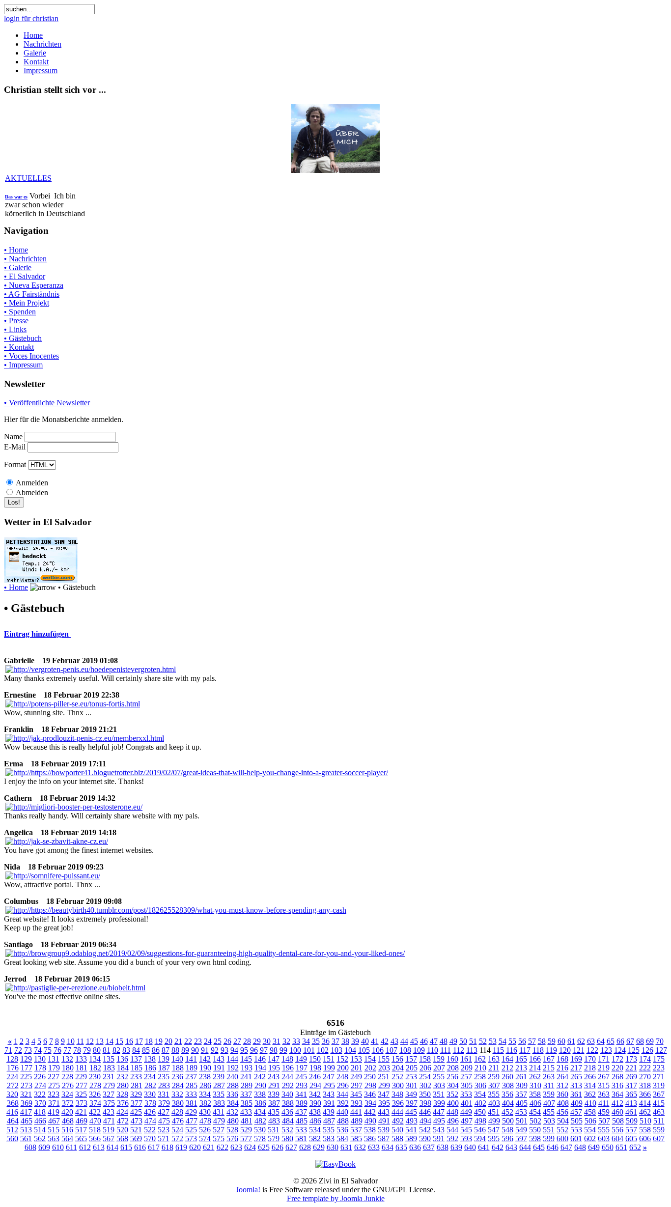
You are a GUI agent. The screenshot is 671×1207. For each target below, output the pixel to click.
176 (13, 1068)
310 (535, 1085)
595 (494, 1138)
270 (645, 1076)
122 (592, 1050)
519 (108, 1129)
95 (244, 1050)
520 (122, 1129)
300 (398, 1085)
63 (591, 1041)
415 (659, 1103)
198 (315, 1068)
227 (53, 1076)
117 (525, 1050)
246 (315, 1076)
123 (606, 1050)
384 (233, 1103)
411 (604, 1103)
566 (95, 1138)
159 (439, 1059)
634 (387, 1147)
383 (219, 1103)
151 (329, 1059)
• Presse (16, 320)
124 (620, 1050)
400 (453, 1103)
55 (512, 1041)
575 (218, 1138)
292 (288, 1085)
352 (452, 1094)
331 (163, 1094)
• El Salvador (24, 276)
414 (645, 1103)
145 (246, 1059)
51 (473, 1041)
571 (163, 1138)
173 (631, 1059)
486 (315, 1121)
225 (26, 1076)
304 (453, 1085)
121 (579, 1050)
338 (260, 1094)
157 (411, 1059)
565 (81, 1138)
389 (302, 1103)
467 (54, 1121)
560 (12, 1138)
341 (301, 1094)
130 (40, 1059)
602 (590, 1138)
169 (576, 1059)
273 (26, 1085)
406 (535, 1103)
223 (659, 1068)
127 (661, 1050)
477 (191, 1121)
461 (631, 1112)
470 (95, 1121)
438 (315, 1112)
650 (608, 1147)
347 (384, 1094)
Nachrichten (42, 44)
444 (397, 1112)
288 (233, 1085)
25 (218, 1041)
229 (81, 1076)
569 (136, 1138)
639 (456, 1147)
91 (205, 1050)
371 (54, 1103)
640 (470, 1147)
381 (191, 1103)
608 (30, 1147)
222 (645, 1068)
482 (260, 1121)
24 (208, 1041)
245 (301, 1076)
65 (611, 1041)
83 (126, 1050)
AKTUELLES (28, 178)
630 (332, 1147)
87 (165, 1050)
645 (539, 1147)
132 (67, 1059)
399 (439, 1103)
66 (620, 1041)
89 (185, 1050)
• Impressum (23, 365)
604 (617, 1138)
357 (521, 1094)
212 (507, 1068)
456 (562, 1112)
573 (191, 1138)
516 (67, 1129)
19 (159, 1041)
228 (67, 1076)
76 (57, 1050)
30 (267, 1041)
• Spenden (20, 312)
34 (306, 1041)
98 (274, 1050)
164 (507, 1059)
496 (453, 1121)
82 (116, 1050)
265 (576, 1076)
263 (549, 1076)
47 (434, 1041)
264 (562, 1076)
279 (109, 1085)
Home (33, 35)
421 (81, 1112)
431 (218, 1112)
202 (370, 1068)
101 (309, 1050)
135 (108, 1059)
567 (108, 1138)
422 (95, 1112)
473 (136, 1121)
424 (122, 1112)
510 (645, 1121)
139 (163, 1059)
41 (375, 1041)
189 (191, 1068)
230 (95, 1076)
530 (260, 1129)
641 (484, 1147)
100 (295, 1050)
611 (71, 1147)
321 (26, 1094)
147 (274, 1059)
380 (178, 1103)
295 (329, 1085)
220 (617, 1068)
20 (168, 1041)
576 (232, 1138)
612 (85, 1147)
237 (191, 1076)
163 (494, 1059)
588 (397, 1138)
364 (617, 1094)
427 (163, 1112)
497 (467, 1121)
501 (522, 1121)
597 (521, 1138)
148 (287, 1059)
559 (659, 1129)
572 (177, 1138)
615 (126, 1147)
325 (81, 1094)
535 (329, 1129)
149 (301, 1059)
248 (342, 1076)
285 (191, 1085)
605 (631, 1138)
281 (136, 1085)
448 (452, 1112)
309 (522, 1085)
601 (576, 1138)
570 (150, 1138)
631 (346, 1147)
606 (645, 1138)
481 (246, 1121)
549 (521, 1129)
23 (198, 1041)
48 (443, 1041)
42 (385, 1041)
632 (360, 1147)
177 (26, 1068)
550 (535, 1129)
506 (590, 1121)
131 (53, 1059)
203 (384, 1068)
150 (315, 1059)
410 (590, 1103)
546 (480, 1129)
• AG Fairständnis (31, 294)
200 (343, 1068)
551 (549, 1129)
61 (571, 1041)
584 (342, 1138)
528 (232, 1129)
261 (521, 1076)
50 (463, 1041)
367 (659, 1094)
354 (480, 1094)
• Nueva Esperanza (33, 285)
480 (233, 1121)
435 (274, 1112)
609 (44, 1147)
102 (323, 1050)
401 (467, 1103)
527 (218, 1129)
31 (276, 1041)
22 (188, 1041)
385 (246, 1103)
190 (205, 1068)
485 (302, 1121)
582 (315, 1138)
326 (95, 1094)
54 (502, 1041)
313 (576, 1085)
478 (205, 1121)
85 (146, 1050)
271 (659, 1076)
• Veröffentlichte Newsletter (47, 402)
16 (129, 1041)
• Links (15, 329)
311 (549, 1085)
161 (466, 1059)
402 (480, 1103)
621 (209, 1147)
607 (659, 1138)
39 (355, 1041)
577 (246, 1138)
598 (535, 1138)
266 (590, 1076)
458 (590, 1112)
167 (549, 1059)
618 (167, 1147)
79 (87, 1050)
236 (177, 1076)
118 (538, 1050)
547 (494, 1129)
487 (329, 1121)
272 (13, 1085)
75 (48, 1050)
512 (12, 1129)
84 (136, 1050)
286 (205, 1085)
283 (164, 1085)
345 (356, 1094)
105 (364, 1050)
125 (634, 1050)
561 (26, 1138)
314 (590, 1085)
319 (659, 1085)
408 (563, 1103)
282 (150, 1085)
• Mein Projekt (26, 303)
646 (553, 1147)
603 (604, 1138)
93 (224, 1050)
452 (507, 1112)
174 (645, 1059)
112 (458, 1050)
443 (384, 1112)
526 (205, 1129)
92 (215, 1050)
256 (452, 1076)
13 (100, 1041)
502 (535, 1121)
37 (335, 1041)
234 (150, 1076)
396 (398, 1103)
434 (260, 1112)
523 (163, 1129)
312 (562, 1085)
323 (53, 1094)
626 (277, 1147)
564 (67, 1138)
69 (650, 1041)
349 (411, 1094)
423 (108, 1112)
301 (412, 1085)
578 (260, 1138)
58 (542, 1041)
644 (525, 1147)
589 (411, 1138)
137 (136, 1059)
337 (246, 1094)
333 (191, 1094)
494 (425, 1121)
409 (577, 1103)
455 (549, 1112)
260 (507, 1076)
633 (374, 1147)
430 (205, 1112)
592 (452, 1138)
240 (232, 1076)
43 (394, 1041)
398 (425, 1103)
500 (508, 1121)
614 (112, 1147)
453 (521, 1112)
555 (604, 1129)
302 (425, 1085)
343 (329, 1094)
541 (411, 1129)
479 (219, 1121)
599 (549, 1138)
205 (412, 1068)
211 (494, 1068)
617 (154, 1147)
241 (246, 1076)
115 (498, 1050)
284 (178, 1085)
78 (77, 1050)
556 (617, 1129)
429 (191, 1112)
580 (287, 1138)
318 (645, 1085)
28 (247, 1041)
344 (342, 1094)
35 (316, 1041)
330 (150, 1094)
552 (562, 1129)
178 (40, 1068)
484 (288, 1121)
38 (345, 1041)
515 (53, 1129)
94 (234, 1050)
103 (336, 1050)
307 (494, 1085)
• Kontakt (19, 347)
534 (315, 1129)
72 (18, 1050)
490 (370, 1121)
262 (535, 1076)
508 (618, 1121)
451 (494, 1112)
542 (425, 1129)
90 (195, 1050)
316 (617, 1085)
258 (480, 1076)
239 (218, 1076)
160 (452, 1059)
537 (356, 1129)
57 (532, 1041)
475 (164, 1121)
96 (254, 1050)
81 (107, 1050)
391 (329, 1103)
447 (439, 1112)
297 (357, 1085)
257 (466, 1076)
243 (274, 1076)
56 (522, 1041)
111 (445, 1050)
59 (552, 1041)
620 (195, 1147)
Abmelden (32, 492)
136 (122, 1059)
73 (28, 1050)
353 (466, 1094)
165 (521, 1059)
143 (218, 1059)
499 (494, 1121)
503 (549, 1121)
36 (326, 1041)
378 (150, 1103)
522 (150, 1129)
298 (370, 1085)
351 (439, 1094)
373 (81, 1103)
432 (232, 1112)
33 (296, 1041)
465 (26, 1121)
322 (40, 1094)
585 (356, 1138)
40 (365, 1041)
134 (95, 1059)
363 (604, 1094)
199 (329, 1068)
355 (494, 1094)
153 (356, 1059)
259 (494, 1076)
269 (631, 1076)
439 (329, 1112)
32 (286, 1041)
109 (419, 1050)
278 (95, 1085)
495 (439, 1121)
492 (398, 1121)
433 (246, 1112)
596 (507, 1138)
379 (164, 1103)
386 (260, 1103)
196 (288, 1068)
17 (139, 1041)
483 (274, 1121)
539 (384, 1129)
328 (122, 1094)
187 (164, 1068)
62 (581, 1041)
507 (604, 1121)
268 (617, 1076)
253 (411, 1076)
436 (287, 1112)
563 (53, 1138)
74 (38, 1050)
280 (123, 1085)
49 (453, 1041)
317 (631, 1085)
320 (12, 1094)
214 (535, 1068)
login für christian (31, 18)
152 (342, 1059)
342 (315, 1094)
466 (40, 1121)
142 (205, 1059)
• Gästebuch (23, 338)
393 (357, 1103)
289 (246, 1085)
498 (480, 1121)
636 (415, 1147)
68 (640, 1041)
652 (635, 1147)
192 (233, 1068)
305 (467, 1085)
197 (302, 1068)
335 (218, 1094)
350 (425, 1094)
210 (480, 1068)
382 (205, 1103)
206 (425, 1068)
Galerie (35, 53)
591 (439, 1138)
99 (283, 1050)
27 (237, 1041)
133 (81, 1059)
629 (319, 1147)
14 (109, 1041)
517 (81, 1129)
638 (442, 1147)
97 (264, 1050)
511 (659, 1121)
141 (191, 1059)
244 (287, 1076)
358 (535, 1094)
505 (577, 1121)
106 (378, 1050)
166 (535, 1059)
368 (13, 1103)
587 (384, 1138)
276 (68, 1085)
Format (15, 464)
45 (414, 1041)
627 (291, 1147)
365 (631, 1094)
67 (630, 1041)
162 (480, 1059)
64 (601, 1041)
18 (149, 1041)
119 (551, 1050)
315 (604, 1085)
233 (136, 1076)
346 (370, 1094)
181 (81, 1068)
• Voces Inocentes (31, 356)
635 (401, 1147)
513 (26, 1129)
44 (404, 1041)
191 (219, 1068)
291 (274, 1085)
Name (13, 436)
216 (562, 1068)
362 (590, 1094)
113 (471, 1050)
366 (645, 1094)
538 (370, 1129)
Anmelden (32, 482)
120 (565, 1050)
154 (370, 1059)
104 (350, 1050)
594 (480, 1138)
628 (305, 1147)
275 (54, 1085)
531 (274, 1129)
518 (95, 1129)
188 (178, 1068)
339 (274, 1094)
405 (522, 1103)
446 (425, 1112)
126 (647, 1050)
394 (370, 1103)
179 (54, 1068)
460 (617, 1112)
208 (453, 1068)
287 (219, 1085)
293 (302, 1085)
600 (562, 1138)
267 (604, 1076)
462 (645, 1112)
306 (480, 1085)
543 (439, 1129)
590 (425, 1138)
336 (232, 1094)
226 (40, 1076)
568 (122, 1138)
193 (246, 1068)
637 (429, 1147)
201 (357, 1068)
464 (13, 1121)
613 (99, 1147)
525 (191, 1129)
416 (12, 1112)
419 (53, 1112)
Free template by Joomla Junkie (336, 1198)
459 (604, 1112)
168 (562, 1059)
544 (452, 1129)
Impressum (40, 70)
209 (467, 1068)
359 (549, 1094)
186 (150, 1068)
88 (175, 1050)
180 (68, 1068)
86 (156, 1050)
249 (356, 1076)
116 (511, 1050)
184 (123, 1068)
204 (398, 1068)
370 (40, 1103)
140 (177, 1059)
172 (617, 1059)
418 (40, 1112)
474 (150, 1121)
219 (604, 1068)
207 (439, 1068)
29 (257, 1041)
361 (576, 1094)
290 (260, 1085)
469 (81, 1121)
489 (357, 1121)
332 (177, 1094)
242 (260, 1076)
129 (26, 1059)
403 (494, 1103)
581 (301, 1138)
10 (71, 1041)
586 (370, 1138)
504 (563, 1121)
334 (205, 1094)
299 (384, 1085)
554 (590, 1129)
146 (260, 1059)
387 (274, 1103)
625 (264, 1147)
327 (108, 1094)
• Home (16, 250)
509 (632, 1121)
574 (205, 1138)
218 (590, 1068)
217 (576, 1068)
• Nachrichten (25, 258)
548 (507, 1129)
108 (405, 1050)
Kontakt (36, 61)
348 (397, 1094)
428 (177, 1112)
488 (343, 1121)
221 (631, 1068)
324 (67, 1094)
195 (274, 1068)
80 (97, 1050)
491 (384, 1121)
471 (109, 1121)
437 (301, 1112)
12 (90, 1041)
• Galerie (17, 267)
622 (222, 1147)
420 (67, 1112)
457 (576, 1112)
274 (40, 1085)
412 (617, 1103)
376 (123, 1103)
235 (163, 1076)
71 (8, 1050)
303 (439, 1085)
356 (507, 1094)
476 (178, 1121)
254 (425, 1076)
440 (342, 1112)
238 (205, 1076)
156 (397, 1059)
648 (580, 1147)
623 (236, 1147)
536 (342, 1129)
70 (660, 1041)
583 (329, 1138)
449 (466, 1112)
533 (301, 1129)
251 (384, 1076)
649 (594, 1147)
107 (391, 1050)
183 (109, 1068)
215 (549, 1068)
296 (343, 1085)
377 (136, 1103)
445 (411, 1112)
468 (68, 1121)
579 (274, 1138)
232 (122, 1076)
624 (250, 1147)
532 (287, 1129)
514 (40, 1129)
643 (511, 1147)
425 (136, 1112)
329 (136, 1094)
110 (432, 1050)
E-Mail (15, 447)
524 (177, 1129)
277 (81, 1085)
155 (384, 1059)
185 (136, 1068)
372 (68, 1103)
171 (604, 1059)
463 (659, 1112)
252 (397, 1076)
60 (561, 1041)
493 (412, 1121)
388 (288, 1103)
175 (659, 1059)
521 (136, 1129)
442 (370, 1112)
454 (535, 1112)
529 (246, 1129)
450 (480, 1112)
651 (621, 1147)
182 (95, 1068)
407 (549, 1103)
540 (397, 1129)
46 (424, 1041)
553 (576, 1129)
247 (329, 1076)
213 (521, 1068)
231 (108, 1076)
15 (119, 1041)
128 (12, 1059)
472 (123, 1121)
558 (645, 1129)
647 (566, 1147)
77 (67, 1050)
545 (466, 1129)
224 (12, 1076)
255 (439, 1076)
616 (140, 1147)
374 (95, 1103)
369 (26, 1103)
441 (356, 1112)
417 (26, 1112)
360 (562, 1094)
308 (508, 1085)
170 (590, 1059)
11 (80, 1041)
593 (466, 1138)
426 (150, 1112)
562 (40, 1138)
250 (370, 1076)
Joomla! (248, 1189)
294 (315, 1085)
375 (109, 1103)
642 (497, 1147)
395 (384, 1103)
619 (181, 1147)
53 (493, 1041)
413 (631, 1103)
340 (287, 1094)
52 (483, 1041)
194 (260, 1068)
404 (508, 1103)
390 (315, 1103)
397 (412, 1103)
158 (425, 1059)
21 (178, 1041)
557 (631, 1129)
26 (227, 1041)
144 (232, 1059)
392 (343, 1103)
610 (58, 1147)
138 (150, 1059)
